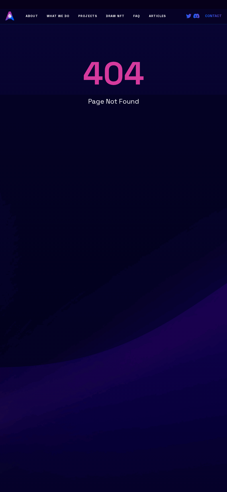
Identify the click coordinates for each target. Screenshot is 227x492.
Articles (157, 16)
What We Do (58, 16)
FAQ (136, 16)
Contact (213, 16)
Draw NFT (115, 16)
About (32, 16)
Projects (87, 16)
